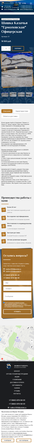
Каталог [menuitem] (17, 371)
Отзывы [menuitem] (17, 391)
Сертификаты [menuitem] (17, 385)
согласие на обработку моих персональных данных (14, 303)
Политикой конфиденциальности (13, 305)
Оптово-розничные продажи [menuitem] (17, 374)
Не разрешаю (23, 441)
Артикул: (4, 36)
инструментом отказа (20, 433)
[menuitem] (16, 2)
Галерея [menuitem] (17, 388)
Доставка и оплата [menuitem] (17, 382)
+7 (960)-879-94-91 (26, 8)
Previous (4, 70)
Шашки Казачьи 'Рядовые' (10, 19)
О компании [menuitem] (17, 379)
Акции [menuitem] (17, 376)
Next (29, 70)
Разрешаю (7, 441)
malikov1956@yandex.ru (10, 9)
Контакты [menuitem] (17, 393)
